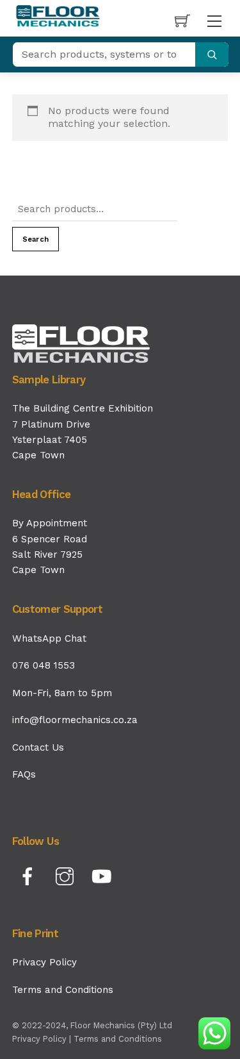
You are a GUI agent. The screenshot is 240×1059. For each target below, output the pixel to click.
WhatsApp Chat (49, 638)
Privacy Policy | (43, 1039)
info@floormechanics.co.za (75, 720)
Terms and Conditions (62, 990)
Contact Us (38, 747)
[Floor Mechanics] (58, 16)
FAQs (24, 774)
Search (35, 239)
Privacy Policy (44, 962)
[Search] (211, 54)
